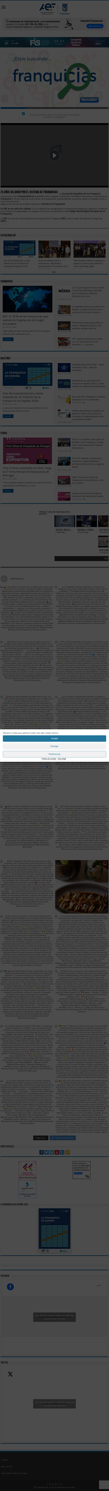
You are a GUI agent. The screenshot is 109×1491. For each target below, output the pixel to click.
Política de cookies (49, 759)
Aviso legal (62, 759)
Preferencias (54, 754)
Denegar (54, 746)
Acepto (54, 738)
